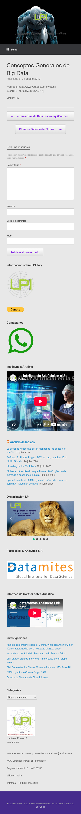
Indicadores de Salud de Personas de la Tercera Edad (36, 653)
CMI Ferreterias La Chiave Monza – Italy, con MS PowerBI (39, 667)
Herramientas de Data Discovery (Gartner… (40, 116)
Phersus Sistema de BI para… (40, 129)
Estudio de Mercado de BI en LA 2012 (27, 677)
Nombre (11, 206)
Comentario (14, 165)
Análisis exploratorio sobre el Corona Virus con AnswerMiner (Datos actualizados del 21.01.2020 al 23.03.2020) (40, 646)
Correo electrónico (16, 220)
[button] (40, 518)
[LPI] (40, 17)
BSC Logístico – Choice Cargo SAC (26, 672)
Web (9, 235)
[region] (40, 570)
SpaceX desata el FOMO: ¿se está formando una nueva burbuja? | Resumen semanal (37, 481)
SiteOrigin (40, 806)
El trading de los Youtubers (21, 466)
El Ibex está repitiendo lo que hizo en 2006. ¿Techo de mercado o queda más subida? (36, 473)
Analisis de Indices (22, 442)
